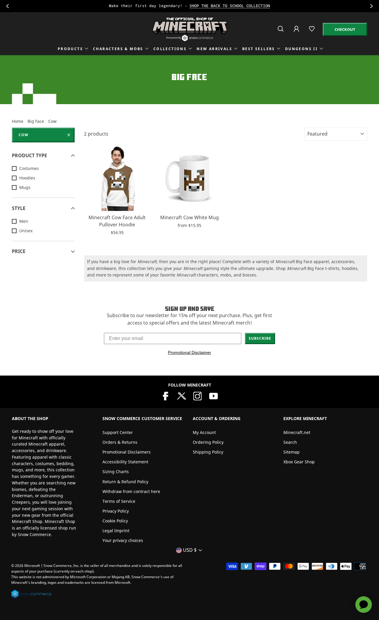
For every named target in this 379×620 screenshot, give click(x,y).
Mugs (24, 187)
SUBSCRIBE (260, 338)
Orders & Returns (119, 442)
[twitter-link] (181, 395)
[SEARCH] (281, 31)
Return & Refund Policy (125, 481)
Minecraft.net (296, 432)
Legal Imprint (115, 530)
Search (290, 442)
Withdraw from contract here (131, 491)
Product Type (29, 155)
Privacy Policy (115, 511)
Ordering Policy (208, 442)
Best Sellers (258, 48)
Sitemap (291, 452)
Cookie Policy (115, 521)
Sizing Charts (115, 471)
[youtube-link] (213, 395)
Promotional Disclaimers (126, 452)
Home (17, 121)
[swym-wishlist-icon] (312, 31)
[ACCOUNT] (296, 32)
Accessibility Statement (125, 462)
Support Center (117, 432)
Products (70, 48)
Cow (23, 134)
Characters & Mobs (118, 48)
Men (23, 221)
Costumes (29, 168)
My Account (204, 432)
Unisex (26, 230)
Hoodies (27, 178)
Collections (170, 48)
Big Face (36, 121)
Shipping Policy (208, 452)
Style (18, 208)
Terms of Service (118, 501)
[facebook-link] (165, 395)
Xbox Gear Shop (299, 462)
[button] (117, 203)
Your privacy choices (122, 540)
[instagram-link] (197, 395)
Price (18, 251)
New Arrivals (214, 48)
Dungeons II (301, 48)
